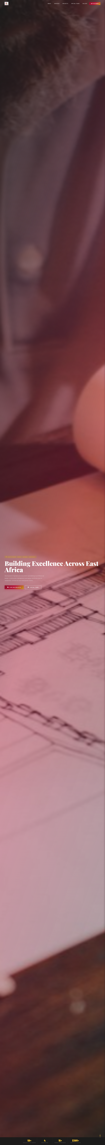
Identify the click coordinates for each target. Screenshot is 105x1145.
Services (56, 3)
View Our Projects (15, 587)
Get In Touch (95, 3)
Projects (65, 3)
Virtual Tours (75, 3)
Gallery (85, 3)
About (49, 3)
